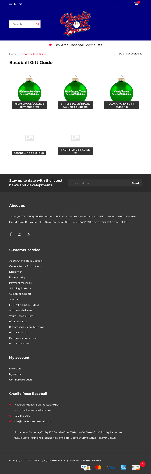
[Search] (38, 24)
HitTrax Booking (18, 332)
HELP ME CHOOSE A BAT (24, 304)
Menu (18, 4)
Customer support (20, 293)
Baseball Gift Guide (34, 53)
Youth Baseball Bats (21, 315)
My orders (15, 368)
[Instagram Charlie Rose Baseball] (19, 234)
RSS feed (85, 460)
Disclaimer (15, 271)
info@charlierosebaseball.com (32, 421)
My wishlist (15, 374)
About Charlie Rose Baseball (26, 260)
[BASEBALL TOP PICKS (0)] (29, 137)
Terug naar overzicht (129, 53)
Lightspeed (50, 460)
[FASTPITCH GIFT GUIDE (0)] (75, 137)
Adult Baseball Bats (20, 310)
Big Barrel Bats (18, 321)
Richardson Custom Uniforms (26, 326)
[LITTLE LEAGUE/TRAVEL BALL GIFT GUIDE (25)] (75, 91)
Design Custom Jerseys (23, 337)
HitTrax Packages (19, 343)
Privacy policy (17, 277)
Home (13, 53)
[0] (136, 3)
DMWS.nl (74, 460)
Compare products (20, 379)
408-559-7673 (22, 415)
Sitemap (14, 299)
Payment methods (20, 282)
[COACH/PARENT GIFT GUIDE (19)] (121, 91)
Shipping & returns (20, 288)
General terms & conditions (25, 266)
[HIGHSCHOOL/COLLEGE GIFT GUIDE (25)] (29, 91)
